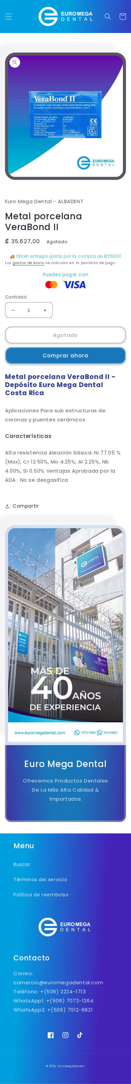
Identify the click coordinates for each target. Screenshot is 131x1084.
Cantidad (16, 297)
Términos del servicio (40, 879)
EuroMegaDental (71, 1066)
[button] (8, 16)
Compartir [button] (26, 506)
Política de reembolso (41, 894)
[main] (65, 435)
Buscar (22, 864)
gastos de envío (28, 262)
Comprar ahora (65, 355)
